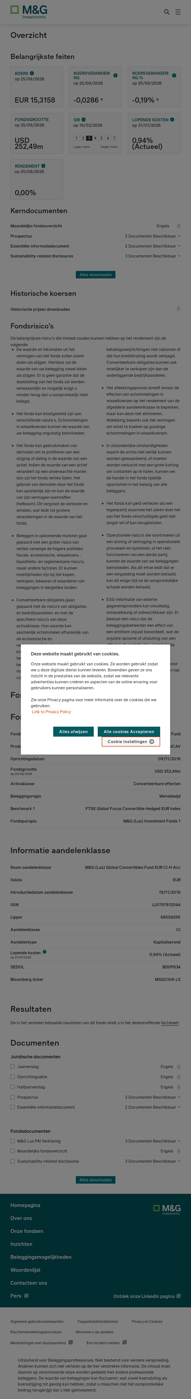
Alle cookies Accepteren (129, 731)
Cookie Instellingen (127, 741)
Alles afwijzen (73, 731)
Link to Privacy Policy (51, 711)
